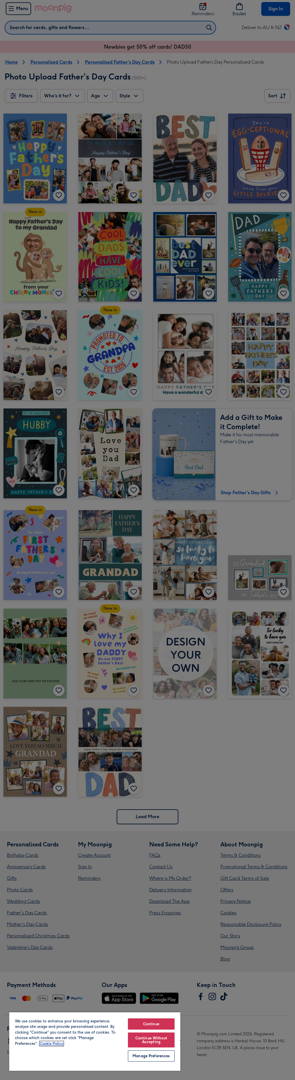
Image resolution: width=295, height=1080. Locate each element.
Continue (151, 1024)
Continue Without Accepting (151, 1040)
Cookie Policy (51, 1043)
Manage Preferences (151, 1056)
